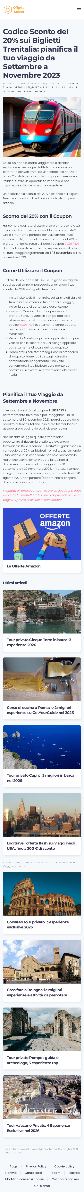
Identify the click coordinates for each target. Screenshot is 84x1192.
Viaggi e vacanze (14, 866)
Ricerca (74, 1173)
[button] (79, 10)
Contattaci (33, 1173)
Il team (55, 1173)
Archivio (10, 1173)
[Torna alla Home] (14, 10)
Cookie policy (64, 1166)
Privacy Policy (36, 1166)
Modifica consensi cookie (24, 1179)
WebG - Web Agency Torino (39, 1149)
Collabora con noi (65, 1179)
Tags (14, 1166)
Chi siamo (42, 1186)
